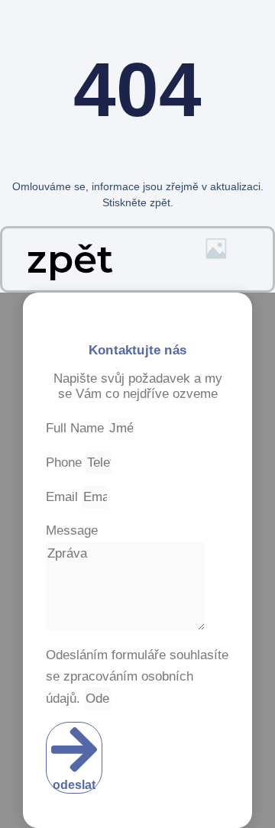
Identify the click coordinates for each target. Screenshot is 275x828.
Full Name (77, 428)
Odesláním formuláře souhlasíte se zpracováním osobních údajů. (137, 677)
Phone (66, 462)
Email (64, 497)
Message (72, 530)
